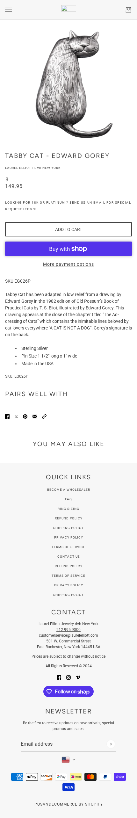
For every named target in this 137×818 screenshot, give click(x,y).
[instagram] (68, 677)
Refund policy (69, 566)
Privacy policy (68, 585)
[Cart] (128, 9)
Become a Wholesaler (68, 489)
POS (38, 804)
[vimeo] (78, 677)
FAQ (68, 499)
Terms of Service (68, 547)
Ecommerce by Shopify (77, 804)
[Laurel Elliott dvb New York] (68, 10)
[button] (44, 416)
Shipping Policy (68, 528)
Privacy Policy (68, 537)
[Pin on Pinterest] (25, 416)
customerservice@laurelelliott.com (68, 635)
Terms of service (68, 575)
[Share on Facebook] (7, 416)
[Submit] (110, 744)
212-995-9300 (68, 629)
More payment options (68, 264)
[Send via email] (35, 416)
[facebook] (59, 677)
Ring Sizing (68, 508)
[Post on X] (16, 416)
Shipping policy (68, 595)
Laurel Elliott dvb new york (33, 168)
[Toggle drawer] (8, 10)
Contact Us (68, 556)
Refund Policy (69, 518)
